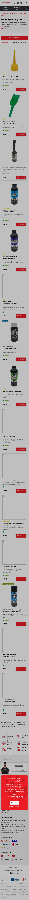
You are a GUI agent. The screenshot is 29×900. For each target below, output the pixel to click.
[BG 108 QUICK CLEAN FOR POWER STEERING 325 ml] (14, 421)
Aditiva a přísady (5, 8)
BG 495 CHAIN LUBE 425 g (9, 566)
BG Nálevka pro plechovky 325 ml (11, 77)
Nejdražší (23, 42)
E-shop (6, 13)
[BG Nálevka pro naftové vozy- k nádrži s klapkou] (14, 106)
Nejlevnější (16, 42)
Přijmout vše (14, 803)
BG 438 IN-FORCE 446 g (8, 480)
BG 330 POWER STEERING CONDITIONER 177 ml (14, 165)
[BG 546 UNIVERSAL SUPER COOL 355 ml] (14, 376)
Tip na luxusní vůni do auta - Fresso (9, 832)
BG (3, 15)
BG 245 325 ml (4, 812)
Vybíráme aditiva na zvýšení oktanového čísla (12, 824)
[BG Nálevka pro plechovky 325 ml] (14, 61)
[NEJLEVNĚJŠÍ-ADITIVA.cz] (5, 3)
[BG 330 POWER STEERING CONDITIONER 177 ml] (14, 151)
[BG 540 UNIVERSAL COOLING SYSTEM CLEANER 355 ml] (14, 241)
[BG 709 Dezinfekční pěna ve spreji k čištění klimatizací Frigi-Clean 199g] (14, 595)
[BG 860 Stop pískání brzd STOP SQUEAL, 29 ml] (14, 332)
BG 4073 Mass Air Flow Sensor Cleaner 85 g (13, 523)
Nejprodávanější (6, 42)
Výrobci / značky (23, 13)
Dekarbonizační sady (17, 8)
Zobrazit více (4, 28)
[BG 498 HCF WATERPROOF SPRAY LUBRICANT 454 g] (14, 640)
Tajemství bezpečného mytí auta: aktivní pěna (12, 830)
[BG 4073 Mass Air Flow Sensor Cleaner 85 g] (14, 507)
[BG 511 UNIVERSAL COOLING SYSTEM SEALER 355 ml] (14, 194)
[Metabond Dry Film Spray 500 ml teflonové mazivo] (14, 685)
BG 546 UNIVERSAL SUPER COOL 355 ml (12, 392)
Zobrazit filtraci (16, 37)
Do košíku (22, 89)
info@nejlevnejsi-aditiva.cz (19, 771)
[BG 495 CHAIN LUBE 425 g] (14, 552)
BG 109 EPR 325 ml (5, 810)
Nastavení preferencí (14, 806)
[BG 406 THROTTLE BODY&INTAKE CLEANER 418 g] (14, 286)
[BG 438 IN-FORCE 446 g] (14, 466)
